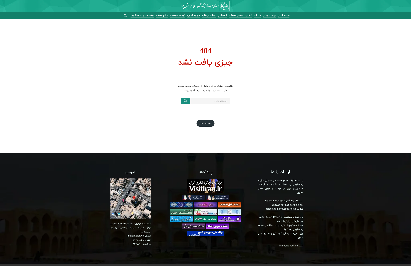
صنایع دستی (162, 15)
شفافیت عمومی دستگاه (240, 15)
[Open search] (125, 15)
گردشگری (222, 15)
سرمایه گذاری (193, 15)
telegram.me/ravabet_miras (281, 209)
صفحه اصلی (283, 15)
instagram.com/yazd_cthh (278, 201)
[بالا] (400, 256)
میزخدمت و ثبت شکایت (142, 15)
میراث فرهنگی (209, 15)
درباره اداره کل (269, 15)
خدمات (257, 15)
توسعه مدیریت (177, 15)
